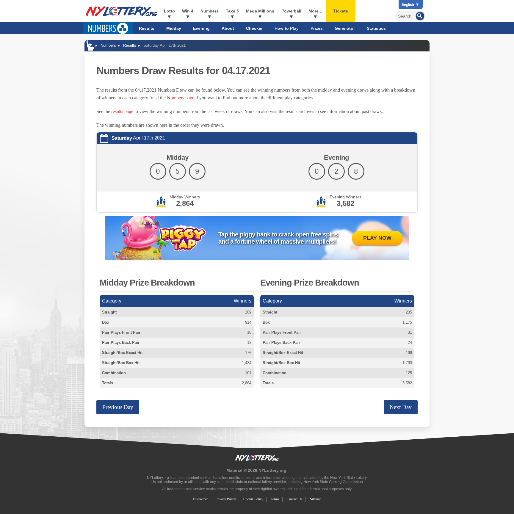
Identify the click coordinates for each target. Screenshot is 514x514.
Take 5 (232, 11)
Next (401, 407)
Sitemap (315, 499)
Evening (201, 28)
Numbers (209, 11)
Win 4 (187, 11)
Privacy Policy (225, 499)
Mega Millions (260, 11)
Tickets (340, 11)
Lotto (169, 11)
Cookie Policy (253, 499)
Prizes (317, 28)
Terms (275, 499)
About (228, 28)
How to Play (287, 28)
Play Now (377, 238)
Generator (345, 28)
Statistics (376, 28)
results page (122, 111)
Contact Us (295, 499)
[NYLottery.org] (121, 11)
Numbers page (180, 97)
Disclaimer (200, 499)
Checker (254, 28)
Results (146, 28)
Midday (173, 28)
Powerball (291, 11)
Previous (117, 407)
